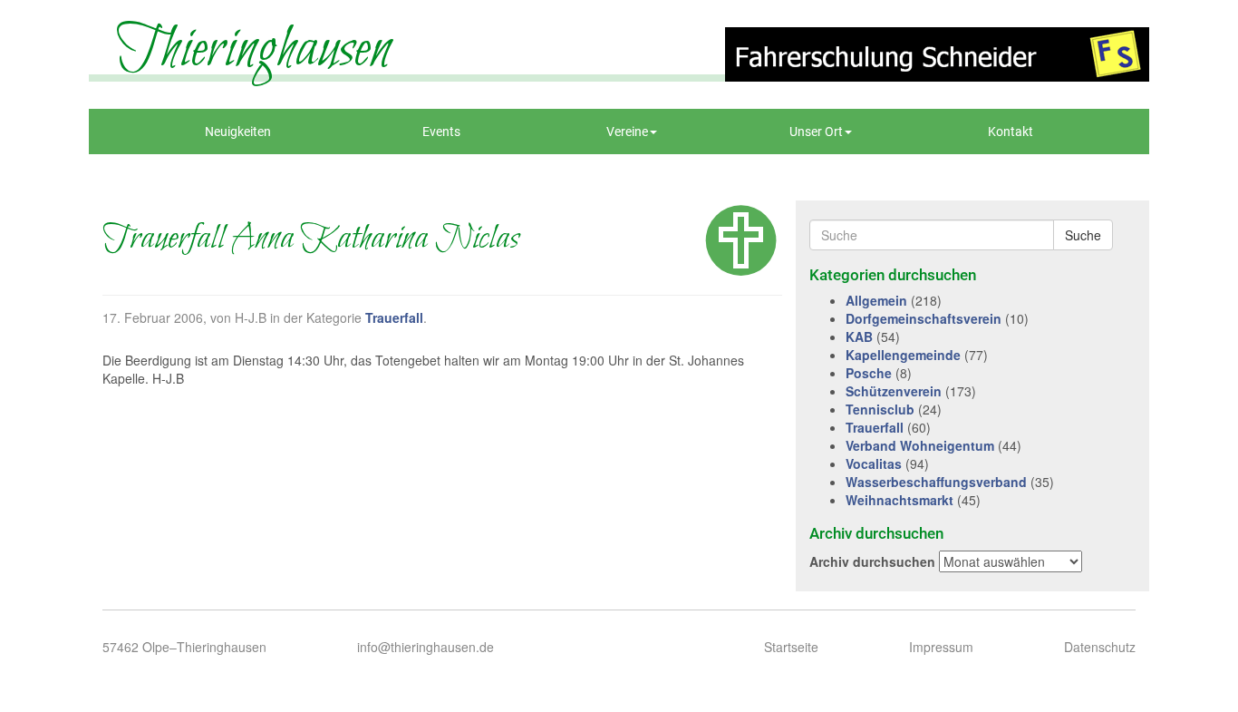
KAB (859, 336)
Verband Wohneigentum (920, 445)
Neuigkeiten (238, 131)
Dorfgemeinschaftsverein (923, 318)
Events (441, 131)
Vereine (627, 131)
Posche (869, 373)
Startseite (791, 647)
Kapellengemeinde (903, 355)
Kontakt (1010, 131)
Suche (1083, 235)
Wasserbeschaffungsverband (936, 482)
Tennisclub (880, 409)
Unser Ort (816, 131)
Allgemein (876, 300)
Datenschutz (1100, 647)
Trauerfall (394, 317)
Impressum (941, 647)
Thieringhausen (253, 50)
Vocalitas (874, 463)
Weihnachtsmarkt (899, 500)
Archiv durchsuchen (872, 561)
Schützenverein (894, 391)
